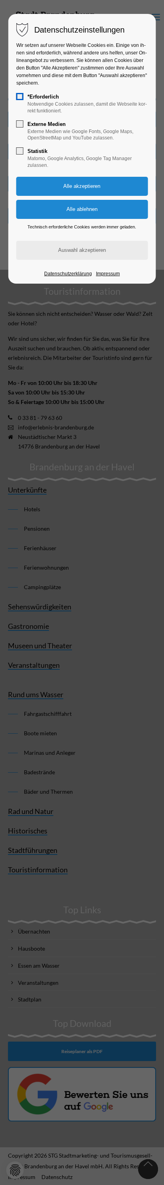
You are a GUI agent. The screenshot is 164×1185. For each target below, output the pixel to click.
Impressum (108, 273)
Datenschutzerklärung (68, 273)
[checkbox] (19, 96)
